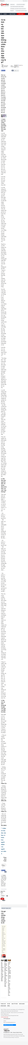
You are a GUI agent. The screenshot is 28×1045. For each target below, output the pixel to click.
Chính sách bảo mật (4, 1017)
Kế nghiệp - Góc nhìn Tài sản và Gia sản (18, 8)
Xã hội (8, 1003)
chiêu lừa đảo (3, 876)
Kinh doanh (12, 66)
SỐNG (10, 16)
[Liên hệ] (13, 70)
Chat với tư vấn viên (9, 1025)
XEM (2, 898)
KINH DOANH (20, 14)
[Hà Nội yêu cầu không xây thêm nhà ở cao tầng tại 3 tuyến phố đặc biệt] (2, 960)
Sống (8, 1005)
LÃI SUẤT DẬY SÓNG (20, 4)
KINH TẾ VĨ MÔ (12, 14)
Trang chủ (3, 1003)
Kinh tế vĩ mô (15, 1003)
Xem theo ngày (3, 892)
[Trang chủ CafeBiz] (1, 13)
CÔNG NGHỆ (4, 16)
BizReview (12, 4)
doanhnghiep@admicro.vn (10, 1022)
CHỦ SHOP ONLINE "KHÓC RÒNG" (17, 6)
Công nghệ (3, 1005)
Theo (3, 865)
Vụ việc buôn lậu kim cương (21, 10)
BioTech (12, 10)
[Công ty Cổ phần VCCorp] (7, 1030)
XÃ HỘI (5, 14)
